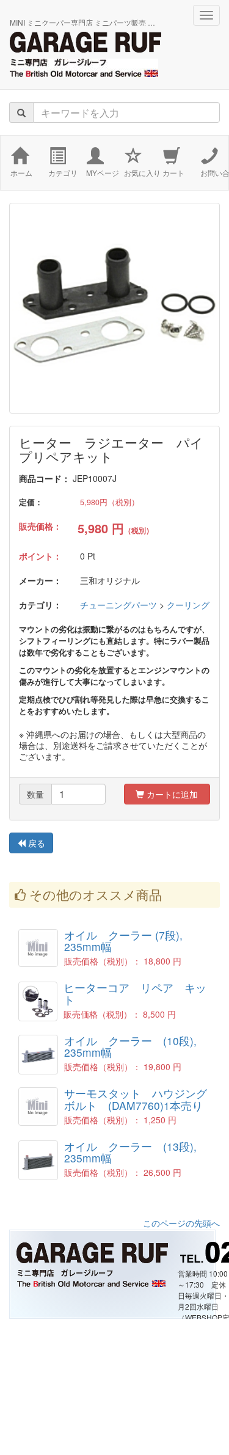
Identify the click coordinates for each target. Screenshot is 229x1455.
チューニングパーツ (118, 605)
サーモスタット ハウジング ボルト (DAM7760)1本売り (141, 1098)
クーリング (188, 605)
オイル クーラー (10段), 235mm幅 (136, 1046)
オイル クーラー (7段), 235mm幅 (129, 940)
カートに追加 (171, 794)
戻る (35, 843)
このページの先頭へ (181, 1223)
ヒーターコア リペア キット (135, 993)
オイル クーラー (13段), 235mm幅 (136, 1152)
